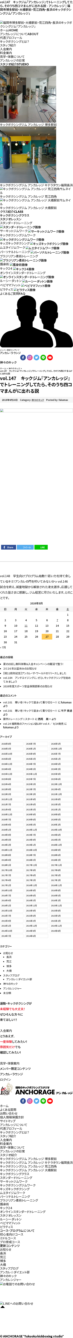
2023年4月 (6, 784)
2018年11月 (6, 849)
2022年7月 (31, 789)
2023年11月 (31, 773)
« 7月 (3, 647)
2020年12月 (6, 814)
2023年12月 (6, 773)
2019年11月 (31, 829)
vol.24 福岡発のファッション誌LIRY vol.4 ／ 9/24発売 (33, 724)
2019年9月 (6, 834)
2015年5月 (56, 915)
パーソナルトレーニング (15, 251)
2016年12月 (31, 885)
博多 (9, 966)
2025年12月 (56, 748)
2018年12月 (56, 844)
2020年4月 (6, 824)
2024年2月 (56, 768)
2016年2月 (56, 900)
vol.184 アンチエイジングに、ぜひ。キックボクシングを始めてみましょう (37, 679)
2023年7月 (31, 778)
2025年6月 (6, 758)
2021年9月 (31, 799)
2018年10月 (31, 849)
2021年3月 (31, 809)
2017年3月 (31, 880)
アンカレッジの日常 (12, 60)
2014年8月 (56, 930)
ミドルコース (8, 1238)
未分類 (7, 993)
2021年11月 (6, 799)
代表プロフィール (11, 37)
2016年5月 (56, 895)
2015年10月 (6, 910)
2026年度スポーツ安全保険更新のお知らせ (27, 686)
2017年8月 (56, 870)
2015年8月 (56, 910)
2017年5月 (56, 875)
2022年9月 (6, 789)
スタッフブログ (11, 975)
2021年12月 (56, 794)
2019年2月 (6, 844)
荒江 (9, 961)
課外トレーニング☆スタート (18, 719)
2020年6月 (31, 819)
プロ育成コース (10, 1242)
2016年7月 (6, 895)
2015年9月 (31, 910)
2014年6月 (31, 935)
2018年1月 (6, 864)
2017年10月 (6, 870)
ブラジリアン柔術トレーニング (19, 256)
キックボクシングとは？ (14, 41)
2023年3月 (31, 784)
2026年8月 (6, 743)
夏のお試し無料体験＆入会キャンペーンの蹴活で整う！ (33, 664)
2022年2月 (31, 794)
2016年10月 (6, 890)
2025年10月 (6, 753)
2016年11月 (56, 885)
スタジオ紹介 (8, 1155)
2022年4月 (56, 789)
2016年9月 (31, 890)
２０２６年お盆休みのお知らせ (19, 668)
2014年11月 (56, 925)
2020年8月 (56, 814)
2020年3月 (31, 824)
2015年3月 (31, 920)
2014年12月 (31, 925)
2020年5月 (56, 819)
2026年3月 (6, 748)
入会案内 (6, 49)
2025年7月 (56, 753)
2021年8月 (56, 799)
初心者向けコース (11, 1234)
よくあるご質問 (12, 293)
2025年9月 (31, 753)
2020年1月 (6, 829)
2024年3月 (31, 768)
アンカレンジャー (12, 988)
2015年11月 (56, 905)
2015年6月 (31, 915)
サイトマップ (8, 1121)
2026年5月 (56, 743)
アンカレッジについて (19, 34)
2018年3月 (31, 859)
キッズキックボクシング (14, 243)
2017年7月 (6, 875)
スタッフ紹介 (8, 45)
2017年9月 (31, 870)
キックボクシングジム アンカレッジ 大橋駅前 (28, 1170)
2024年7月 (31, 763)
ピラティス (6, 289)
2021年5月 (56, 804)
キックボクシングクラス (14, 1174)
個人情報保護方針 (12, 1117)
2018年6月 (56, 854)
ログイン (5, 1079)
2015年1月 (6, 925)
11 (26, 625)
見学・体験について (12, 56)
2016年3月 (31, 900)
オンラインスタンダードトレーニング (22, 272)
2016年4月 (6, 900)
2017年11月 (56, 864)
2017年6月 (31, 875)
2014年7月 (6, 935)
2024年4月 (6, 768)
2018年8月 (6, 854)
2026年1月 (31, 748)
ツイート (27, 547)
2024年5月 (56, 763)
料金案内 (6, 52)
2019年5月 (6, 839)
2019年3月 (56, 839)
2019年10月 (56, 829)
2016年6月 (31, 895)
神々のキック (38, 399)
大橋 (9, 971)
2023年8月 (6, 778)
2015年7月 (6, 915)
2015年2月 (56, 920)
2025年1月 (56, 758)
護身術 (4, 264)
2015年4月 (6, 920)
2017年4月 (6, 880)
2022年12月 (56, 784)
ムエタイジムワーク (12, 247)
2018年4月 (6, 859)
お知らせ (8, 953)
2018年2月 (56, 859)
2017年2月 (56, 880)
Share (10, 547)
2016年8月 (56, 890)
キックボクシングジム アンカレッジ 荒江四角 (28, 1166)
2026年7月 (31, 743)
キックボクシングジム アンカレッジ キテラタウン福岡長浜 (36, 1162)
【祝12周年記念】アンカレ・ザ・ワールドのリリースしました (34, 673)
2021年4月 (6, 809)
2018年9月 (56, 849)
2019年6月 (56, 834)
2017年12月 (31, 864)
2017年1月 (6, 885)
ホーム (9, 30)
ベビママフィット (10, 285)
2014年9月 (31, 930)
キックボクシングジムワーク (17, 235)
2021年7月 (6, 804)
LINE (42, 547)
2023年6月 (56, 778)
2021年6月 (31, 804)
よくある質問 (8, 1109)
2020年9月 (31, 814)
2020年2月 (56, 824)
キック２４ (6, 268)
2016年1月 (6, 905)
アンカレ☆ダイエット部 (19, 979)
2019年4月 (31, 839)
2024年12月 (6, 763)
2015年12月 (31, 905)
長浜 (9, 957)
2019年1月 (31, 844)
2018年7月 (31, 854)
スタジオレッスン (10, 1215)
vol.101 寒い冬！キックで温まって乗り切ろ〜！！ (30, 702)
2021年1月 (56, 809)
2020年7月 (6, 819)
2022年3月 (6, 794)
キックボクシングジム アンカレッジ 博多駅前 (28, 1158)
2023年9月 (56, 773)
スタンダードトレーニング (16, 223)
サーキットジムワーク (13, 230)
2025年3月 (31, 758)
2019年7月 (31, 834)
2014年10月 (6, 930)
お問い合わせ (8, 1113)
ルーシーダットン (11, 280)
